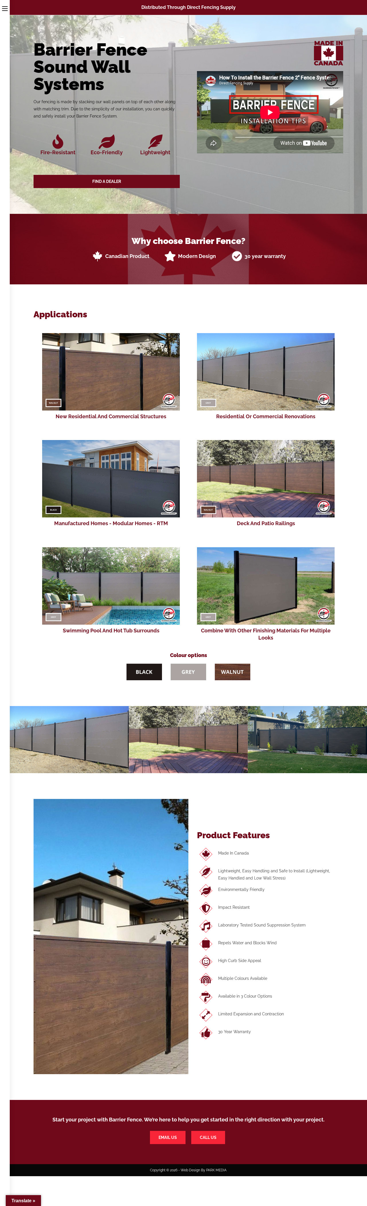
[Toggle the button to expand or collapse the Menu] (5, 8)
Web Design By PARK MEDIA (204, 1170)
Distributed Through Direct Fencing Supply (188, 7)
